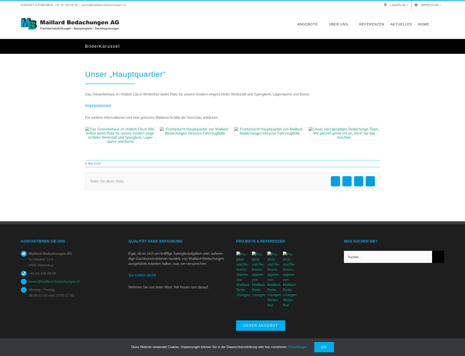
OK (324, 347)
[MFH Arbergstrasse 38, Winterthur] (259, 274)
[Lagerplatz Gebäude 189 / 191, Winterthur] (290, 279)
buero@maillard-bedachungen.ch (104, 5)
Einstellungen (298, 347)
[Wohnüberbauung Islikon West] (274, 279)
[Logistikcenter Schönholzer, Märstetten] (243, 274)
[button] (436, 24)
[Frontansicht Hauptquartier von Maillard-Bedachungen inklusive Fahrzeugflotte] (195, 131)
